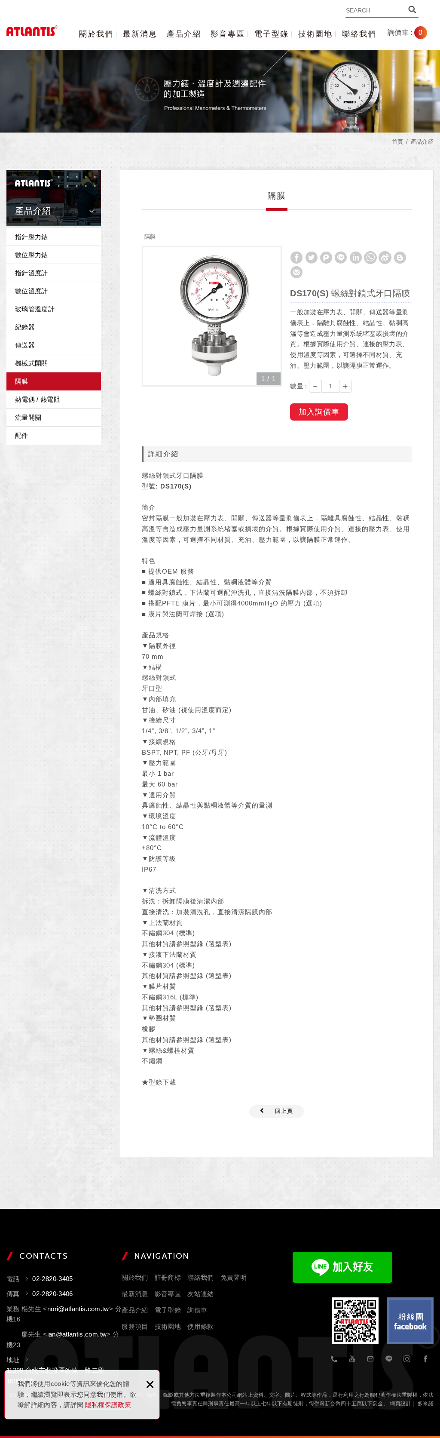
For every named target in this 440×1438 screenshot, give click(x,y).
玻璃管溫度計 (35, 309)
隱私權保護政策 (108, 1404)
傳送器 (25, 345)
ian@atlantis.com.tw (77, 1334)
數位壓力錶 (31, 254)
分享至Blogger (400, 257)
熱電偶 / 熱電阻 (37, 399)
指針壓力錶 (31, 236)
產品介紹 (184, 34)
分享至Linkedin (355, 257)
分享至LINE (340, 257)
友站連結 (200, 1293)
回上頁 (284, 1111)
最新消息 (140, 34)
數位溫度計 (31, 291)
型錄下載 (162, 1082)
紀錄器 (25, 327)
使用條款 (200, 1326)
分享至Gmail (296, 272)
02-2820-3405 (334, 1359)
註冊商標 (168, 1277)
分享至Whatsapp (370, 257)
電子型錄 (271, 34)
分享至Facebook (296, 257)
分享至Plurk (326, 257)
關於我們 (96, 34)
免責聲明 (233, 1277)
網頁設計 (400, 1404)
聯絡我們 (359, 34)
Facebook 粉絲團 (410, 1320)
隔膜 (21, 381)
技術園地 (315, 34)
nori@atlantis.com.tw (78, 1308)
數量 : (298, 386)
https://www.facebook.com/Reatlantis (425, 1359)
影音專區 (228, 34)
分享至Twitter (311, 257)
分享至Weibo (385, 257)
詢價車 (411, 33)
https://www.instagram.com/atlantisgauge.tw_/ (407, 1359)
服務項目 (135, 1326)
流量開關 (28, 417)
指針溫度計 (31, 273)
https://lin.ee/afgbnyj (388, 1359)
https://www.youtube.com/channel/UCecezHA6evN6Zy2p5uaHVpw (352, 1359)
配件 (21, 435)
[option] (212, 316)
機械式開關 (31, 363)
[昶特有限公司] (32, 30)
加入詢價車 (319, 412)
